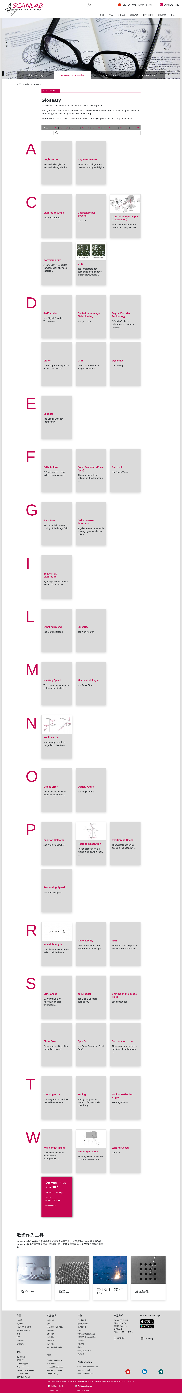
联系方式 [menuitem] (162, 15)
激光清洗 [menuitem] (50, 1340)
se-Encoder (84, 994)
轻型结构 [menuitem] (81, 1330)
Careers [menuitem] (148, 15)
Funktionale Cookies (85, 1386)
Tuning (82, 1094)
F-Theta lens (50, 467)
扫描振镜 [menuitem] (20, 1344)
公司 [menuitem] (102, 15)
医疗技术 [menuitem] (81, 1344)
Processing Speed (54, 887)
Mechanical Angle (88, 680)
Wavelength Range (54, 1147)
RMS (114, 940)
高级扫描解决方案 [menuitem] (23, 1330)
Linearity (83, 627)
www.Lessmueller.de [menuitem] (85, 1373)
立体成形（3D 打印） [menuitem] (55, 1327)
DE (124, 5)
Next (172, 1276)
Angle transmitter (88, 159)
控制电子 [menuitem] (20, 1340)
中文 (134, 5)
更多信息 (131, 1381)
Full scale (117, 467)
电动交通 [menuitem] (81, 1340)
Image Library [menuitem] (52, 1374)
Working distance (88, 1151)
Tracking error (51, 1094)
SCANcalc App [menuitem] (22, 1374)
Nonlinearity (50, 737)
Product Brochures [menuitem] (54, 1360)
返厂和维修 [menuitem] (21, 1357)
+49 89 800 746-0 (126, 1332)
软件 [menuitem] (18, 1334)
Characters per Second (86, 214)
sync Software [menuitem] (54, 1370)
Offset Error (50, 786)
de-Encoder (50, 313)
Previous (13, 75)
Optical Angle (86, 786)
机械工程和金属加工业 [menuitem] (86, 1334)
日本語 (141, 5)
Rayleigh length (52, 944)
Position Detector (53, 840)
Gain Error (49, 520)
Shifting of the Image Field (124, 995)
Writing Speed (120, 1147)
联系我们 (121, 1338)
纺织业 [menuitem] (80, 1347)
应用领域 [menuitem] (121, 15)
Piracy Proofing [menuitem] (22, 1367)
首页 (19, 84)
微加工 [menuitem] (49, 1323)
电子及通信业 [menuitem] (83, 1323)
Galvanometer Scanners (86, 522)
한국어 (149, 5)
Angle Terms (50, 159)
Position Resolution (89, 843)
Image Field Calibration (50, 575)
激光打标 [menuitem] (50, 1320)
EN (129, 5)
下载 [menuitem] (173, 15)
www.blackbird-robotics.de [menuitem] (88, 1367)
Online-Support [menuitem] (22, 1363)
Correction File (52, 260)
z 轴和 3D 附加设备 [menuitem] (24, 1327)
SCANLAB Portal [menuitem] (23, 1377)
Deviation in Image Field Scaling (89, 315)
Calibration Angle (53, 212)
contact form (50, 1205)
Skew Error (50, 1041)
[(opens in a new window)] (147, 1321)
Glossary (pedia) (72, 75)
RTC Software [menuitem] (52, 1363)
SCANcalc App (109, 75)
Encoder (48, 414)
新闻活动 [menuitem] (134, 15)
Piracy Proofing (35, 75)
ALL (46, 127)
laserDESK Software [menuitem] (55, 1367)
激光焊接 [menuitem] (50, 1334)
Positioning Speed (122, 840)
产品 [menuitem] (111, 15)
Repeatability (85, 940)
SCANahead (50, 994)
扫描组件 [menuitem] (20, 1323)
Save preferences (55, 1390)
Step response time (123, 1041)
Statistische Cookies (57, 1386)
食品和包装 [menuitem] (82, 1327)
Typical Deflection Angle (122, 1096)
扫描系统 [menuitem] (20, 1320)
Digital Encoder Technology (121, 315)
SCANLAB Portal (146, 75)
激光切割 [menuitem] (50, 1337)
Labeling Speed (52, 627)
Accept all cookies (83, 1390)
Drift (80, 360)
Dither (47, 360)
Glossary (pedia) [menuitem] (25, 1370)
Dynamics (118, 360)
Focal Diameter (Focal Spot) (91, 468)
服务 (27, 84)
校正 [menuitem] (18, 1337)
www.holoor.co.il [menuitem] (84, 1370)
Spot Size (83, 1041)
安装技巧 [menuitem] (20, 1360)
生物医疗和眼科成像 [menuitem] (55, 1347)
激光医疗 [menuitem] (50, 1344)
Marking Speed (52, 680)
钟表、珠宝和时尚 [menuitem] (84, 1351)
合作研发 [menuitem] (81, 1354)
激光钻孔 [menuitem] (50, 1330)
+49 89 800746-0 (52, 1200)
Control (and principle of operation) (125, 218)
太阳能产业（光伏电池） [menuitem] (87, 1337)
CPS (80, 263)
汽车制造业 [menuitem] (82, 1320)
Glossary (149, 1339)
